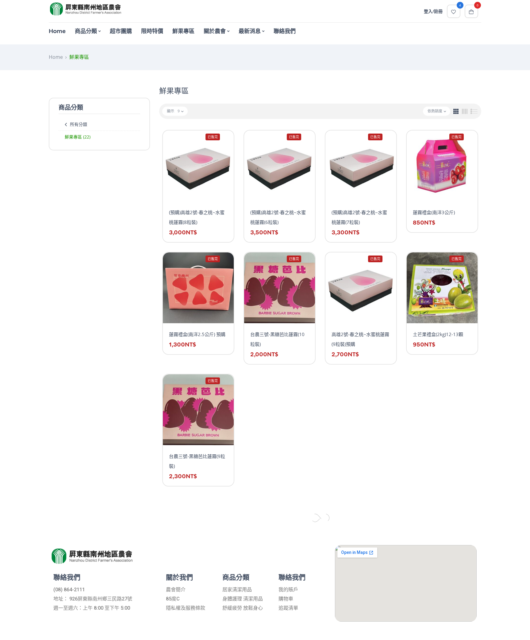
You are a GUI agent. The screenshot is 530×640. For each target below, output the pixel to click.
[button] (471, 11)
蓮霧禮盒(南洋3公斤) (434, 212)
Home (56, 57)
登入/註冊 (433, 11)
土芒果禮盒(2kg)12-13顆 (438, 334)
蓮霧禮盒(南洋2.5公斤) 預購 (197, 334)
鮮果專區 (77, 137)
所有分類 (78, 124)
